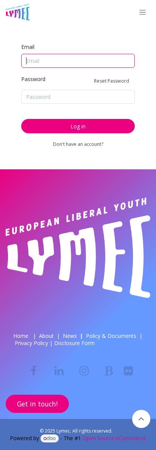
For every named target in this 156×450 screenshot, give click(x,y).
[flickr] (128, 371)
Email (27, 46)
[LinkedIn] (59, 370)
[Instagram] (84, 370)
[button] (141, 419)
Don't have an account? (78, 144)
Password (75, 79)
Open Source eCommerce (114, 438)
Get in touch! (37, 403)
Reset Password (111, 81)
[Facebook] (33, 370)
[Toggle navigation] (142, 12)
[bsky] (109, 370)
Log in (78, 126)
